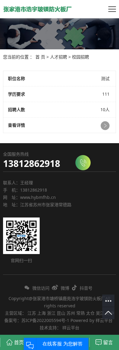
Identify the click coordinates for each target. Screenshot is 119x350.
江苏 (31, 313)
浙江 (51, 313)
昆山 (61, 313)
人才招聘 (58, 57)
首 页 (40, 57)
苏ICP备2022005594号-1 (45, 320)
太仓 (90, 313)
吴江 (100, 313)
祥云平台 (104, 320)
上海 (41, 313)
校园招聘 (80, 57)
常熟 (80, 313)
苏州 (71, 313)
